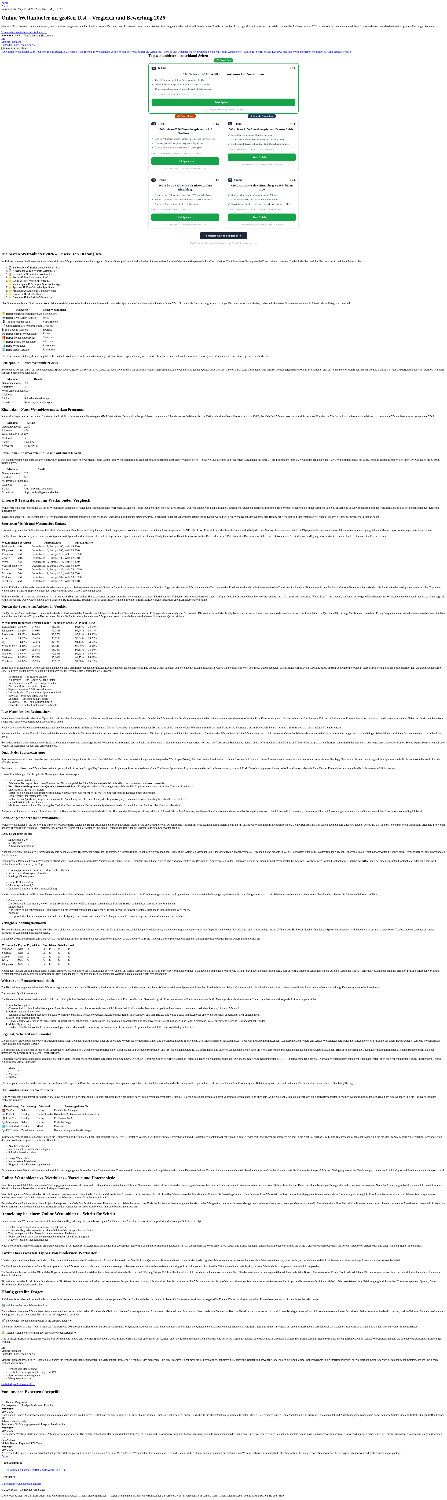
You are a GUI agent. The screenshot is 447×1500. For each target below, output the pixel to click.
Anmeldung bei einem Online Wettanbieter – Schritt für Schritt (228, 51)
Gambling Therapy (18, 1469)
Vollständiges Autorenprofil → (18, 1384)
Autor (4, 6)
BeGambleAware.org (248, 243)
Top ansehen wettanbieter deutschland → (24, 32)
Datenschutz (8, 1483)
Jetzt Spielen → (223, 102)
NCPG (60, 1469)
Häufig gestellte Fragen (337, 51)
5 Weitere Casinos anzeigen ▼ (224, 235)
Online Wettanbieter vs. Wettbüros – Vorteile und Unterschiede (157, 51)
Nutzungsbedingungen (28, 1483)
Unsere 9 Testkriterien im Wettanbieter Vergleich (93, 51)
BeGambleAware (43, 1469)
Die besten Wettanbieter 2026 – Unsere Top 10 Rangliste (33, 51)
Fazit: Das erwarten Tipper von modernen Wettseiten (293, 51)
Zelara (4, 2)
